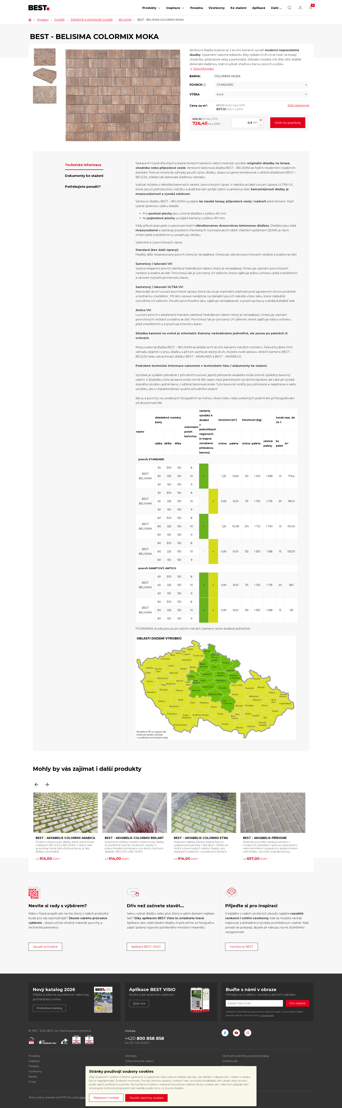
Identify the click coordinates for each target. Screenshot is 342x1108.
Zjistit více (139, 1003)
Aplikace (258, 8)
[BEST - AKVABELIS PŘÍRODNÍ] (273, 813)
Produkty (149, 8)
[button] (159, 10)
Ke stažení (238, 8)
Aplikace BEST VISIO (146, 946)
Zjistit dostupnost (298, 105)
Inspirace (173, 8)
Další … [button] (276, 8)
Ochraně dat (267, 1015)
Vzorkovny (217, 8)
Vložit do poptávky (287, 122)
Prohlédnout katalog (49, 1008)
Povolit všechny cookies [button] (146, 1098)
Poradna (196, 8)
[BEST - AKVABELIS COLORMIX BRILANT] (134, 813)
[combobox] (261, 84)
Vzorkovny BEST (241, 946)
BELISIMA (125, 19)
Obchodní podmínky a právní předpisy (245, 1056)
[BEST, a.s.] (225, 1032)
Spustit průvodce (45, 946)
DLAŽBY (59, 19)
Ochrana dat (229, 1061)
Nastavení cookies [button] (106, 1097)
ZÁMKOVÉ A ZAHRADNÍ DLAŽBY (92, 19)
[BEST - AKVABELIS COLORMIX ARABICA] (65, 813)
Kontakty (131, 1056)
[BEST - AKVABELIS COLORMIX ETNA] (204, 813)
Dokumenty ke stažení (139, 1061)
